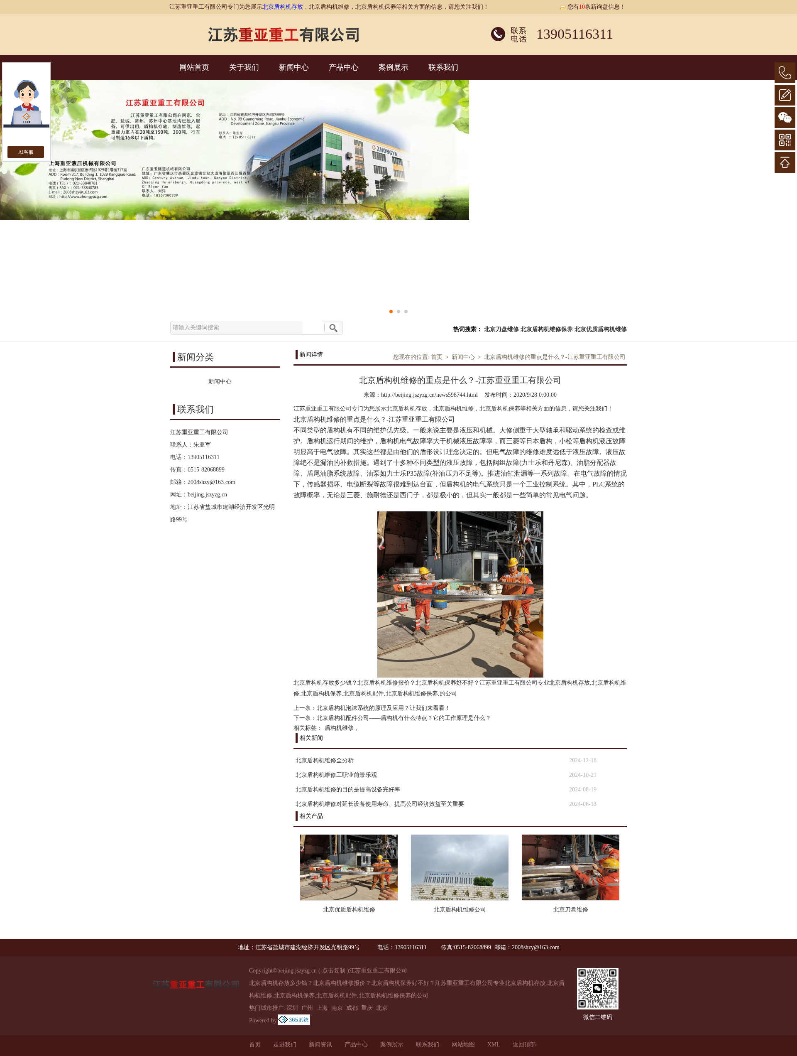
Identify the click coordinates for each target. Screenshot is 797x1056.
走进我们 (284, 1044)
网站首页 (194, 67)
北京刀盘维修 (501, 329)
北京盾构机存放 (282, 7)
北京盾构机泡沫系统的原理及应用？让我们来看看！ (383, 708)
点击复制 (333, 971)
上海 (322, 1008)
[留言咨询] (785, 95)
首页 (437, 357)
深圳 (292, 1008)
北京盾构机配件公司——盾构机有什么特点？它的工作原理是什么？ (404, 718)
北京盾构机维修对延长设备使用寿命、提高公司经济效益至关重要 (380, 804)
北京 (382, 1008)
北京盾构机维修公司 (460, 909)
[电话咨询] (785, 72)
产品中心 (344, 67)
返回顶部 (524, 1044)
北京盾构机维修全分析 (325, 760)
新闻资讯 (320, 1044)
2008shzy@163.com (211, 482)
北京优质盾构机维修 (601, 329)
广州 (307, 1008)
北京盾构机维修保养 (547, 329)
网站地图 (463, 1044)
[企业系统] (294, 1020)
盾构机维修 (339, 728)
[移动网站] (785, 140)
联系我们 (443, 67)
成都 (352, 1008)
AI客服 (26, 152)
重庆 (367, 1008)
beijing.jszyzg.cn (207, 494)
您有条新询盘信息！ (596, 7)
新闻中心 (294, 67)
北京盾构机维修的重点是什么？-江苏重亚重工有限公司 (555, 357)
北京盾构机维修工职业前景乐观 (336, 775)
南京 (337, 1008)
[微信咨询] (785, 117)
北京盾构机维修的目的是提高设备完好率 (348, 789)
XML (493, 1044)
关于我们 (244, 67)
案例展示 (393, 67)
